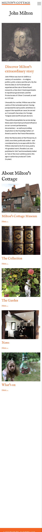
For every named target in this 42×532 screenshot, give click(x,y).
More (4, 221)
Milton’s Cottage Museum (19, 216)
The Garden (10, 301)
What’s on (8, 385)
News (5, 343)
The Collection (12, 258)
